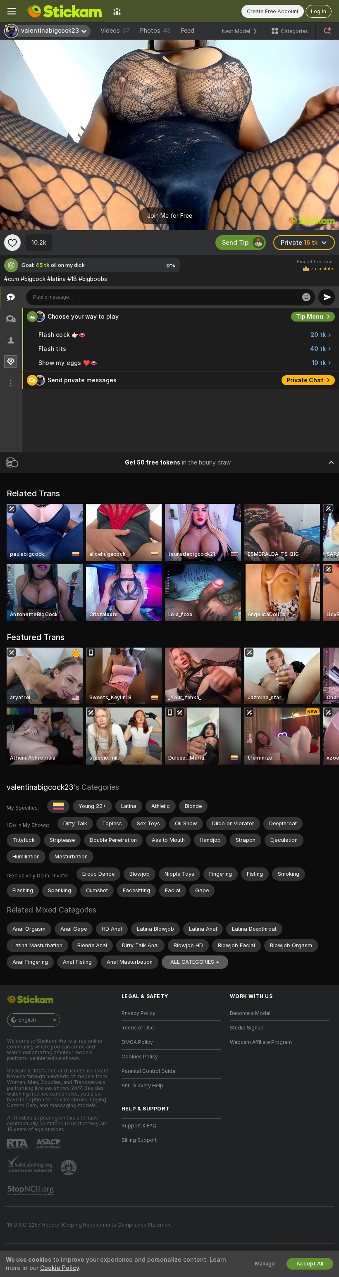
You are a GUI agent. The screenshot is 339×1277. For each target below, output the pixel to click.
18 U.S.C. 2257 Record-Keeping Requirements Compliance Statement (89, 1225)
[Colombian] (58, 806)
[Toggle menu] (11, 11)
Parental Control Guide (148, 1071)
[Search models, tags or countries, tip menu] (327, 31)
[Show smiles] (306, 297)
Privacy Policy (138, 1013)
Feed (187, 30)
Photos (155, 30)
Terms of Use (138, 1028)
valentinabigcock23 (40, 787)
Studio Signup (247, 1028)
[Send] (326, 297)
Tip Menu (309, 316)
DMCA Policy (137, 1042)
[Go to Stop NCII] (31, 1191)
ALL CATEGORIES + (195, 962)
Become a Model (250, 1013)
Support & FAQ (139, 1126)
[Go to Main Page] (64, 11)
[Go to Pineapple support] (69, 1167)
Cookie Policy (59, 1268)
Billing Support (139, 1140)
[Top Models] (117, 11)
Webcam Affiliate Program (261, 1042)
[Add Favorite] (12, 242)
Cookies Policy (140, 1057)
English (27, 1020)
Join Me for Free (169, 215)
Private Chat (304, 380)
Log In (318, 11)
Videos (115, 30)
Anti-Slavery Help (142, 1086)
